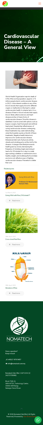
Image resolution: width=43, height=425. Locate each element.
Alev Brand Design (30, 417)
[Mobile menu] (40, 4)
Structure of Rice (11, 288)
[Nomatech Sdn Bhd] (14, 4)
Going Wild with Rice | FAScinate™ (17, 195)
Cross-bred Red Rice (13, 239)
